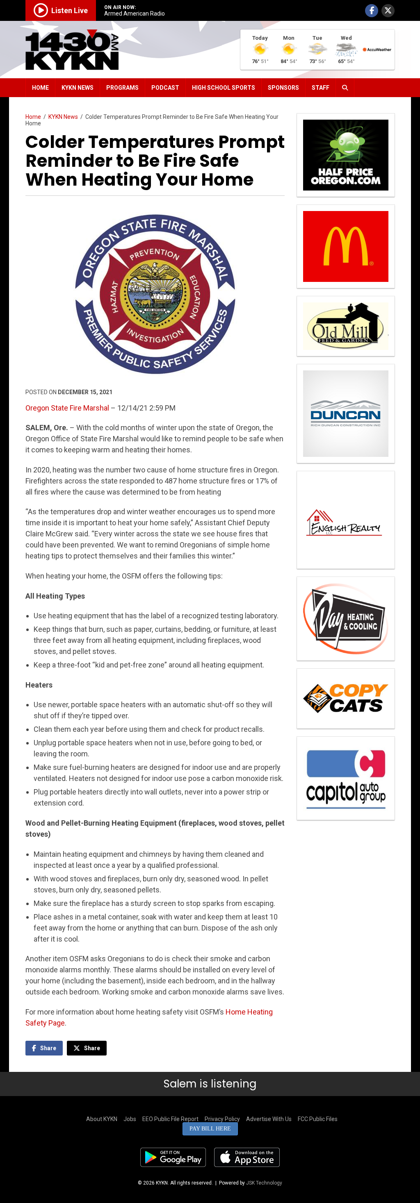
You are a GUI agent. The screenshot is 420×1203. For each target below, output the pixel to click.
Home (40, 87)
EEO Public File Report (170, 1119)
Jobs (129, 1119)
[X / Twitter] (388, 10)
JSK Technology (264, 1183)
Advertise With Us (269, 1119)
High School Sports (223, 87)
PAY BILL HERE (210, 1129)
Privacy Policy (222, 1119)
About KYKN (101, 1119)
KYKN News (78, 87)
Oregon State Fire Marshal (67, 408)
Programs (122, 87)
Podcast (165, 87)
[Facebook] (371, 10)
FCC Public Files (318, 1119)
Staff (320, 87)
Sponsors (283, 87)
